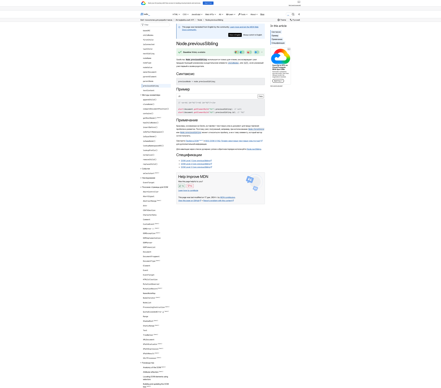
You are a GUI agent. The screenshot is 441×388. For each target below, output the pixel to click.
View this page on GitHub (188, 200)
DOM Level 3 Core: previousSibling (195, 167)
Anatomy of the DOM (152, 367)
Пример (275, 35)
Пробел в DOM (192, 141)
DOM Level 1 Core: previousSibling (195, 160)
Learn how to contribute (188, 190)
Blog (262, 14)
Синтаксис (276, 32)
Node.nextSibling (254, 149)
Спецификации (278, 43)
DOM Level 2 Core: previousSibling (195, 164)
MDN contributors (227, 197)
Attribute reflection (151, 372)
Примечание (277, 39)
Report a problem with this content (217, 200)
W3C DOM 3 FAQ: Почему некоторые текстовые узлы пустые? (233, 141)
